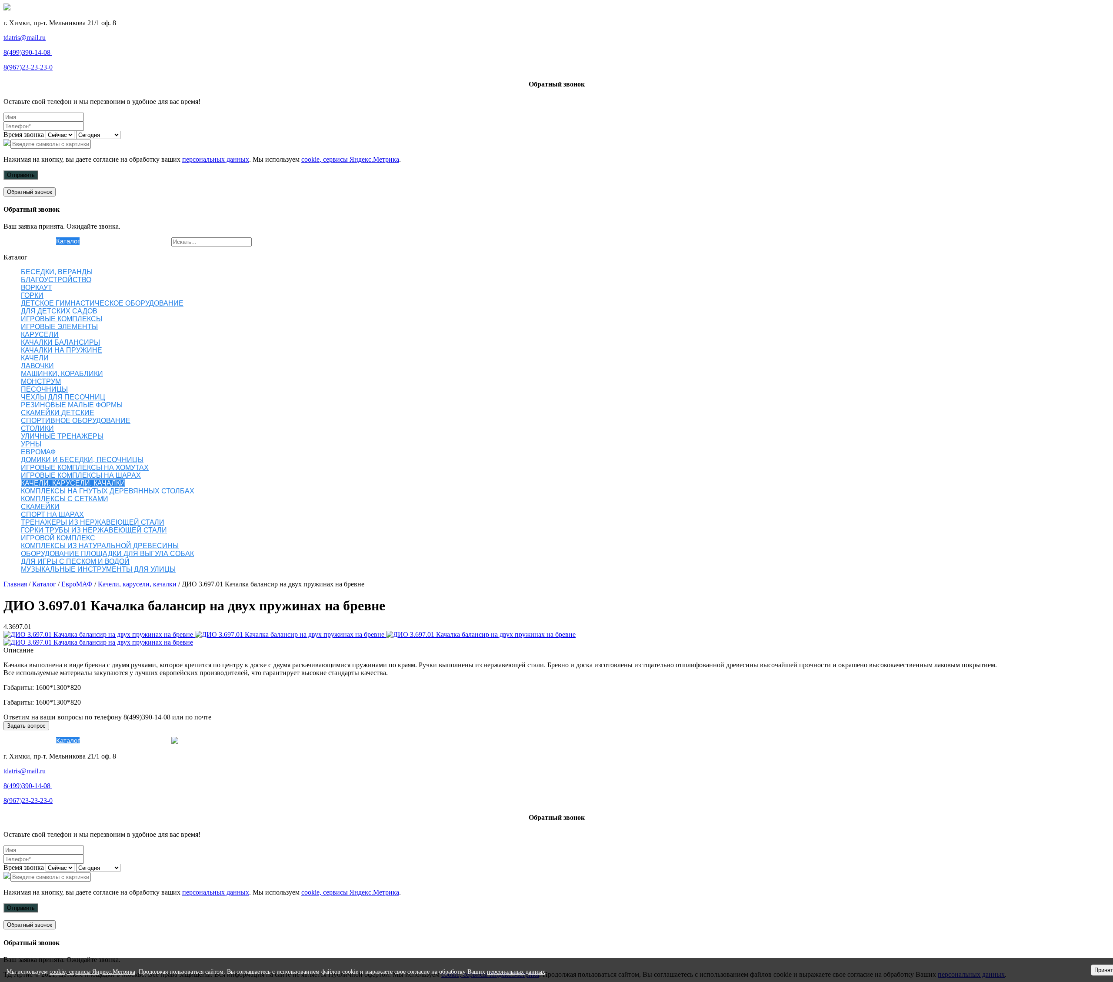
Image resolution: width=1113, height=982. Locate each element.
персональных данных (215, 159)
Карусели (40, 334)
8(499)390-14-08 (27, 52)
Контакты (157, 241)
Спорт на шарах (52, 514)
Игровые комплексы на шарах (81, 475)
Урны (31, 444)
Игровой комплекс (58, 538)
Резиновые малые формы (72, 405)
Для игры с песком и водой (75, 561)
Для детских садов (59, 311)
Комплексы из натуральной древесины (100, 545)
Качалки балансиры (60, 342)
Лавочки (37, 365)
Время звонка (23, 134)
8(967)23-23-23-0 (28, 67)
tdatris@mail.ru (24, 37)
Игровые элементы (59, 326)
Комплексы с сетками (64, 499)
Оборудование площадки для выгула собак (107, 553)
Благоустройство (56, 279)
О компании (38, 241)
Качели (35, 358)
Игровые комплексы (61, 319)
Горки (32, 295)
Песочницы (44, 389)
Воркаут (36, 287)
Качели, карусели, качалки (73, 483)
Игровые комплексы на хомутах (85, 467)
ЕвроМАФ (38, 452)
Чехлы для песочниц (63, 397)
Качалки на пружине (61, 350)
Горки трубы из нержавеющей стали (94, 530)
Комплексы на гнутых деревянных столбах (107, 491)
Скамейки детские (57, 412)
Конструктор (98, 241)
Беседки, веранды (57, 272)
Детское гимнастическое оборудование (102, 303)
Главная (15, 584)
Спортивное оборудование (75, 420)
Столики (37, 428)
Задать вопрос (26, 725)
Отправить (21, 175)
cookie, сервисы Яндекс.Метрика (350, 159)
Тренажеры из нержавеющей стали (92, 522)
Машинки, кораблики (62, 373)
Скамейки (40, 506)
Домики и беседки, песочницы (82, 459)
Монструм (41, 381)
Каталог (68, 241)
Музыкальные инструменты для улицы (98, 569)
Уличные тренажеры (62, 436)
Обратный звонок (29, 192)
